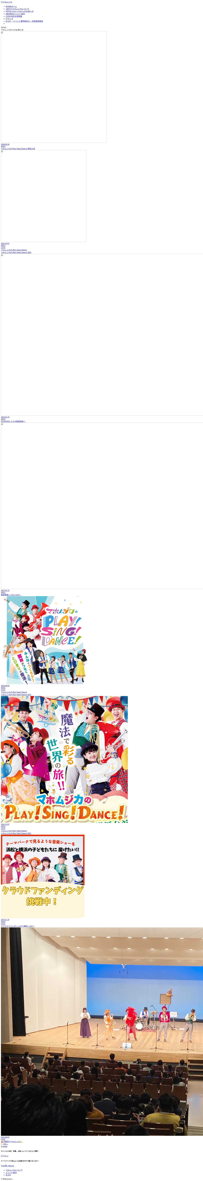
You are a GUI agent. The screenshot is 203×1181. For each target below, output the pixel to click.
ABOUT (17, 9)
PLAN (24, 21)
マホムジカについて (14, 1170)
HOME (11, 6)
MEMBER (15, 14)
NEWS (20, 11)
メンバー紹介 (11, 1173)
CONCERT (14, 16)
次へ (6, 1144)
